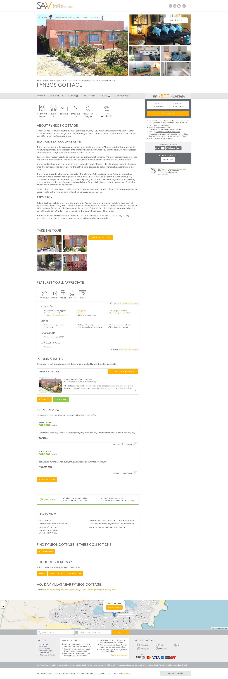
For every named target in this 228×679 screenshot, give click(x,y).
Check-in (158, 104)
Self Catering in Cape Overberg (88, 17)
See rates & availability (123, 371)
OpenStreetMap (222, 628)
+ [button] (3, 602)
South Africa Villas (50, 589)
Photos (103, 96)
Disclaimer (43, 646)
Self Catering (46, 551)
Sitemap (127, 673)
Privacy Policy (44, 649)
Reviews (72, 96)
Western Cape (71, 81)
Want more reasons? (119, 655)
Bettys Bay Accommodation (104, 81)
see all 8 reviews (47, 479)
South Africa (42, 81)
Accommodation (57, 81)
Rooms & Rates (56, 96)
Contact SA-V (44, 644)
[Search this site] (170, 6)
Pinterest (163, 649)
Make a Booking (122, 96)
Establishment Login (47, 655)
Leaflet (214, 628)
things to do (74, 573)
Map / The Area (89, 96)
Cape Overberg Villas (90, 589)
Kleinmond (89, 218)
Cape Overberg (85, 81)
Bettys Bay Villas (108, 589)
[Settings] (179, 6)
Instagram (145, 649)
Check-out (178, 104)
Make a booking (114, 607)
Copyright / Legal (45, 651)
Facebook (145, 645)
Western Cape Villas (69, 589)
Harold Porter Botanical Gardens (102, 205)
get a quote (61, 399)
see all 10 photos (100, 237)
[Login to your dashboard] (174, 6)
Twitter (162, 645)
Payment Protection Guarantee (168, 132)
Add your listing (175, 673)
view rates (44, 399)
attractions (56, 573)
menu (184, 6)
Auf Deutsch (168, 159)
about (42, 573)
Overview (41, 96)
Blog (179, 645)
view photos (176, 20)
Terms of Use (44, 653)
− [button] (3, 606)
